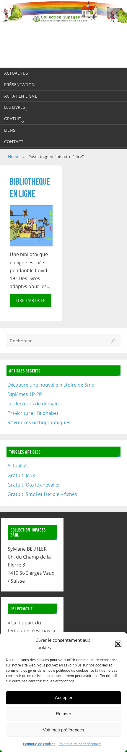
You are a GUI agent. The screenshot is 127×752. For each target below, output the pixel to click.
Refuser (63, 713)
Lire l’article (30, 300)
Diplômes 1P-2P (24, 394)
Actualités (18, 465)
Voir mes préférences (63, 729)
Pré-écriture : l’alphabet (32, 413)
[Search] (113, 341)
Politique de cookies (39, 743)
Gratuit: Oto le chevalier (33, 485)
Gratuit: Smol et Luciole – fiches (42, 494)
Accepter (63, 697)
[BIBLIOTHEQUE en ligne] (31, 226)
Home (13, 156)
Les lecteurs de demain (33, 403)
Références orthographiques (38, 422)
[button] (118, 644)
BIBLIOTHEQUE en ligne (30, 187)
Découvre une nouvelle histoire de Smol (51, 385)
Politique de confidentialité (79, 743)
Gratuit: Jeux (21, 475)
